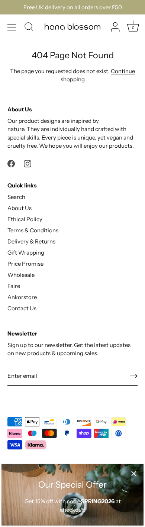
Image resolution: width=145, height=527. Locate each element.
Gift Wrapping (25, 252)
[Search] (29, 28)
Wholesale (21, 274)
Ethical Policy (24, 219)
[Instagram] (27, 163)
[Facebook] (11, 163)
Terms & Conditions (32, 230)
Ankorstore (22, 297)
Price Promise (25, 263)
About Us (19, 208)
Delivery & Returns (31, 241)
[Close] (134, 473)
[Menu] (12, 27)
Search (16, 196)
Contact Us (21, 308)
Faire (13, 285)
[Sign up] (134, 376)
